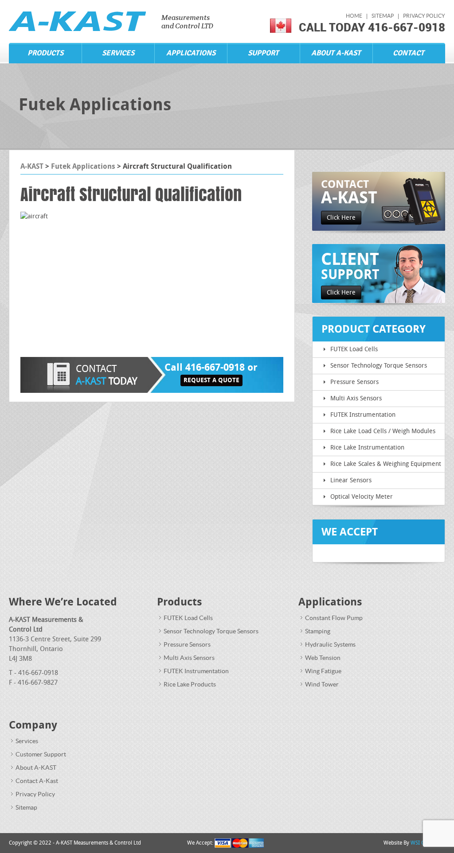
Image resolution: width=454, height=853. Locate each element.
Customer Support (41, 754)
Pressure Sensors (354, 382)
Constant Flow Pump (334, 618)
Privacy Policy (424, 16)
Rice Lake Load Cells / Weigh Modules (382, 431)
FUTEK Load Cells (354, 349)
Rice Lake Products (190, 684)
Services (118, 53)
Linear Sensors (351, 480)
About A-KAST (336, 53)
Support (263, 53)
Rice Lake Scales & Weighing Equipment (385, 464)
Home (354, 16)
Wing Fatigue (323, 671)
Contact (408, 53)
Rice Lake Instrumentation (367, 447)
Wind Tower (322, 684)
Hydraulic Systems (330, 644)
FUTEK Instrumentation (362, 415)
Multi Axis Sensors (356, 398)
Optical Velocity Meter (361, 496)
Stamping (317, 631)
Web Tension (322, 658)
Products (45, 53)
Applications (190, 53)
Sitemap (383, 16)
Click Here (341, 217)
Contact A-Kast (37, 781)
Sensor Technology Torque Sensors (378, 365)
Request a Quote (211, 380)
